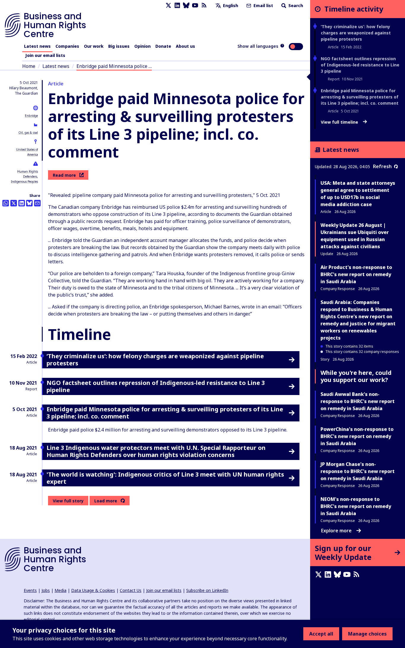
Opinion (142, 46)
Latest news (37, 46)
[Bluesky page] (186, 5)
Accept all (321, 634)
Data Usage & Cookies (93, 590)
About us (185, 46)
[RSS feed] (204, 5)
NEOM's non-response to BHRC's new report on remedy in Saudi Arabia (356, 506)
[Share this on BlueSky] (29, 203)
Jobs (46, 590)
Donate (163, 46)
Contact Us (130, 590)
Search (295, 5)
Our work (93, 46)
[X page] (168, 5)
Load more (105, 501)
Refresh (382, 166)
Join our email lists (45, 55)
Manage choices (367, 634)
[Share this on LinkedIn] (21, 203)
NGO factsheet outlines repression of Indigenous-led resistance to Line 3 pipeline (360, 65)
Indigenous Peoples (24, 181)
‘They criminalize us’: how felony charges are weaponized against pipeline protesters (356, 33)
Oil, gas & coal (28, 132)
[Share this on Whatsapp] (5, 203)
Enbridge (31, 116)
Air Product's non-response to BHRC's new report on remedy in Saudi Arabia (356, 274)
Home (28, 66)
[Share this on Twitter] (13, 203)
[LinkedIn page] (177, 5)
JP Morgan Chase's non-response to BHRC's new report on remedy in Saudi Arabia (358, 471)
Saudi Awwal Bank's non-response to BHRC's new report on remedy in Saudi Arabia (358, 401)
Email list (262, 5)
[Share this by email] (37, 203)
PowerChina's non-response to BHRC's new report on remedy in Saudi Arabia (357, 436)
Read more (64, 175)
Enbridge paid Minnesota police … (114, 66)
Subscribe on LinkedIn (207, 590)
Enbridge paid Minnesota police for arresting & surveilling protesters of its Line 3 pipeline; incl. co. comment (359, 97)
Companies (67, 46)
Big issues (119, 46)
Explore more (336, 530)
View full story (68, 501)
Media (60, 590)
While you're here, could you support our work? (356, 376)
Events (30, 590)
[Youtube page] (195, 5)
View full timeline (340, 122)
